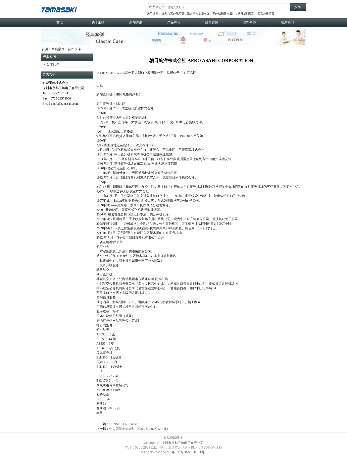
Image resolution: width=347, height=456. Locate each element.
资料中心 (249, 22)
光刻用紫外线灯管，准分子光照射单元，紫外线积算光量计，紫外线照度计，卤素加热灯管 (218, 13)
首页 (45, 49)
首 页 (60, 22)
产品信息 (155, 7)
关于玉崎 (98, 22)
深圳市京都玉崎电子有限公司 (182, 443)
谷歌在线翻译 (173, 437)
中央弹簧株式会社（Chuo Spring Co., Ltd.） (139, 428)
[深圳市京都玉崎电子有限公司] (59, 9)
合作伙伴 (74, 49)
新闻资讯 (135, 22)
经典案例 (211, 22)
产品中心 (173, 22)
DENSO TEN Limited (123, 424)
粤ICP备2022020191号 (188, 452)
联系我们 (287, 22)
